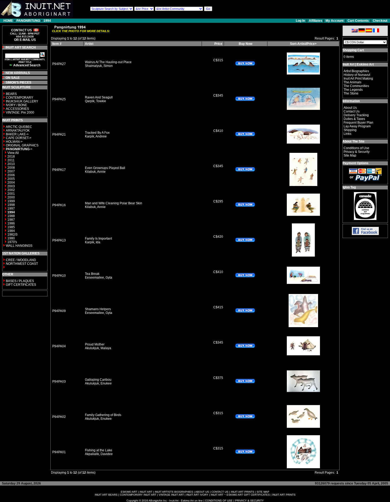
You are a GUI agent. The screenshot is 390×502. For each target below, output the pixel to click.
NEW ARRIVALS (18, 73)
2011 (11, 160)
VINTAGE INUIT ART (171, 494)
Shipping (350, 130)
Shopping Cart (353, 50)
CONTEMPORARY (19, 97)
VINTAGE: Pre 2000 (20, 112)
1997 (11, 208)
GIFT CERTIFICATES (21, 285)
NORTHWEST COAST (21, 264)
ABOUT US (202, 491)
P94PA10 (59, 276)
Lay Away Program (357, 126)
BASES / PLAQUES (20, 281)
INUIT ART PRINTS (242, 491)
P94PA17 (59, 170)
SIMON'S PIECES (18, 82)
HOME (8, 21)
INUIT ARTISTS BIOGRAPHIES (174, 491)
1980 (11, 238)
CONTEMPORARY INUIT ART (138, 494)
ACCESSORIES (17, 109)
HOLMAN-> (14, 142)
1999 (11, 201)
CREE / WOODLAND (20, 260)
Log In (301, 21)
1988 (11, 216)
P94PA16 (59, 205)
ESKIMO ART (129, 491)
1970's (12, 242)
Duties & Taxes (354, 119)
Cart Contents (358, 21)
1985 (11, 227)
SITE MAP (263, 491)
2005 (11, 179)
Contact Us (351, 111)
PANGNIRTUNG (28, 21)
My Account (335, 21)
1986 (11, 223)
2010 (11, 164)
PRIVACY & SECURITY (249, 500)
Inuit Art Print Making (358, 78)
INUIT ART (146, 491)
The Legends (353, 90)
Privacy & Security (357, 152)
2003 (11, 186)
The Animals (352, 82)
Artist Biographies (356, 71)
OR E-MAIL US (25, 40)
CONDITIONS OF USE (219, 500)
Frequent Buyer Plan (358, 122)
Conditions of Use (356, 148)
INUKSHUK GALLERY (22, 101)
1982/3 (12, 234)
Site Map (350, 155)
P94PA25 (59, 99)
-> (19, 149)
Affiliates (315, 21)
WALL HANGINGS (19, 246)
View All (13, 153)
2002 (11, 190)
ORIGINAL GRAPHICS (22, 145)
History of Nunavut (357, 75)
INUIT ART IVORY (197, 494)
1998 (11, 205)
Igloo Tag (349, 187)
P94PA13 (59, 240)
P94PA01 (59, 452)
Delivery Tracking (356, 115)
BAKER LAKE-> (17, 134)
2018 (11, 156)
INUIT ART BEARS (106, 494)
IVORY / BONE (16, 105)
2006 (11, 175)
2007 (11, 171)
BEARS (11, 94)
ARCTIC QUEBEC (19, 127)
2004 (11, 182)
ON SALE (13, 78)
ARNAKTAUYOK (18, 130)
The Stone (351, 93)
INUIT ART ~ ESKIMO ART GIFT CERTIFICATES (240, 494)
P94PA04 (59, 346)
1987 (11, 220)
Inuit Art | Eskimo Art (358, 64)
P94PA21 (59, 134)
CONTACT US (219, 491)
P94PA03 (59, 381)
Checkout (380, 21)
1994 (47, 21)
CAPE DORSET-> (18, 138)
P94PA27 (59, 64)
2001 (11, 194)
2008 (11, 168)
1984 (11, 231)
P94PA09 (59, 311)
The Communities (356, 86)
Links (347, 134)
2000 (11, 197)
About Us (350, 108)
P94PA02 (59, 417)
